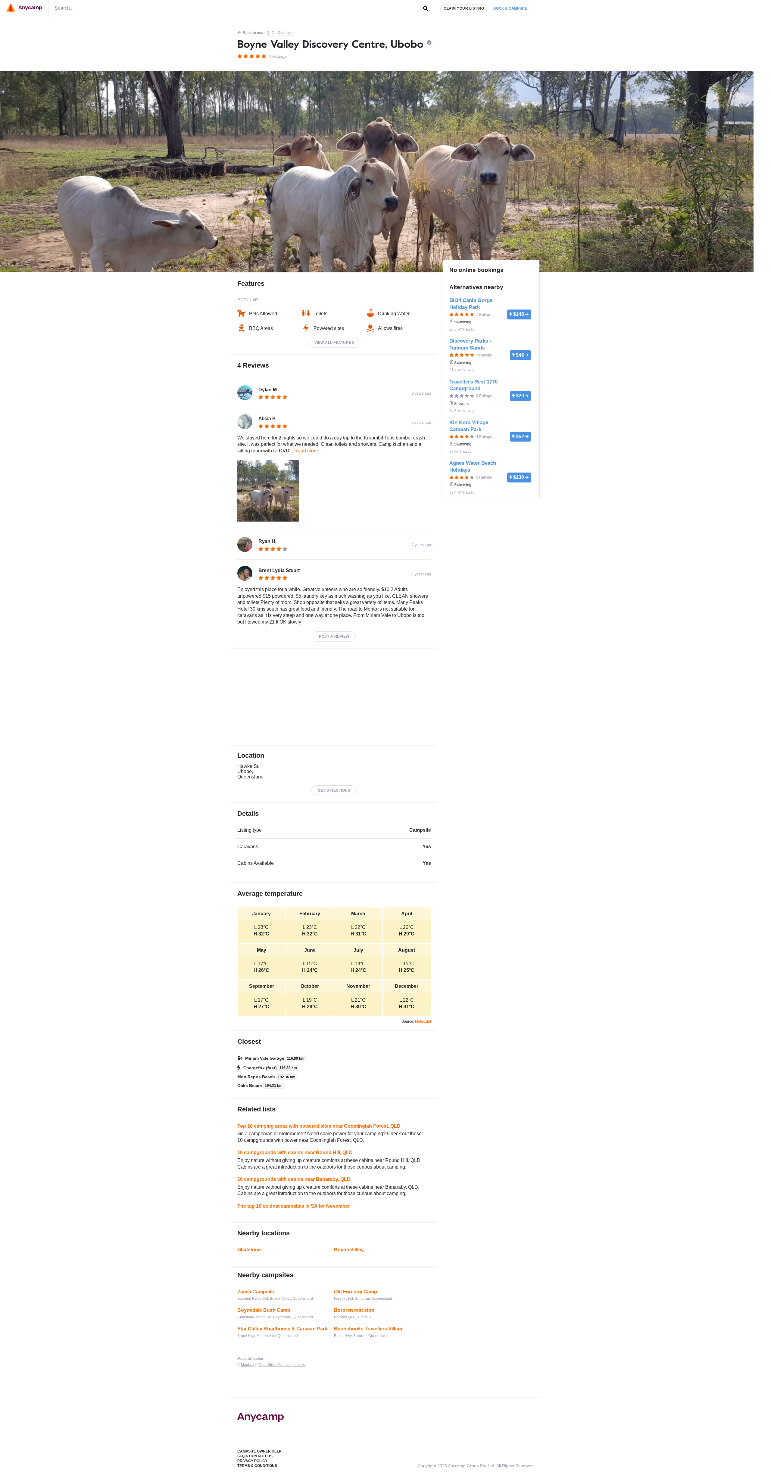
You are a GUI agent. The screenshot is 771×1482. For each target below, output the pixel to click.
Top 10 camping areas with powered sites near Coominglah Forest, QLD (319, 1126)
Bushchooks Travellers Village (369, 1328)
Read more (306, 450)
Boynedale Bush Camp (263, 1310)
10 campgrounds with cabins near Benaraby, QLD (294, 1179)
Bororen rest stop (354, 1310)
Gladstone (286, 33)
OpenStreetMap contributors (282, 1365)
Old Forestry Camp (355, 1291)
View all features (334, 342)
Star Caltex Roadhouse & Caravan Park (282, 1328)
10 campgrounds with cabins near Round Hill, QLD (295, 1152)
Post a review (334, 636)
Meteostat (423, 1021)
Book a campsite (510, 8)
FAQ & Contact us (255, 1456)
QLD (270, 33)
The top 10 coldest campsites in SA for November (293, 1206)
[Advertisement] (334, 697)
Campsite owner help (259, 1451)
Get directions (334, 790)
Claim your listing (464, 8)
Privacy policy (252, 1461)
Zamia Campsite (255, 1291)
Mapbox (247, 1365)
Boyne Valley (349, 1249)
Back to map (253, 33)
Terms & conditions (257, 1466)
